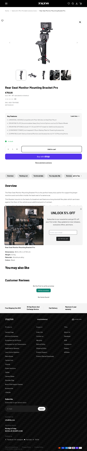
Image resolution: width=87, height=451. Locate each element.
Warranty (39, 340)
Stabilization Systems (12, 348)
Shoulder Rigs (9, 380)
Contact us (39, 336)
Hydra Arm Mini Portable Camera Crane (24, 11)
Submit (42, 409)
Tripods (7, 364)
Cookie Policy (38, 447)
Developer (67, 336)
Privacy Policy (26, 447)
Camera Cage (9, 332)
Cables (7, 372)
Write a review (43, 290)
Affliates (67, 352)
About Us (67, 332)
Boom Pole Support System (14, 384)
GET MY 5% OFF (63, 239)
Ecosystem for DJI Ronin (13, 340)
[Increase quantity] (17, 149)
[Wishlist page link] (69, 3)
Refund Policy (40, 344)
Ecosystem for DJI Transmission (15, 344)
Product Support (41, 352)
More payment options (43, 163)
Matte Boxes (9, 356)
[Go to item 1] (21, 75)
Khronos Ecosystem (11, 336)
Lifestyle (8, 392)
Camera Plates (9, 376)
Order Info (39, 332)
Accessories (9, 388)
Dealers (66, 348)
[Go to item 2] (32, 75)
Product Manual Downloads (45, 356)
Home (7, 11)
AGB (65, 340)
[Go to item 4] (55, 75)
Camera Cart (9, 360)
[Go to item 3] (43, 75)
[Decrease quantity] (8, 149)
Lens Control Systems (12, 352)
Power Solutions (10, 368)
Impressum (68, 344)
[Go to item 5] (66, 75)
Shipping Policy (41, 348)
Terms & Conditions (11, 447)
